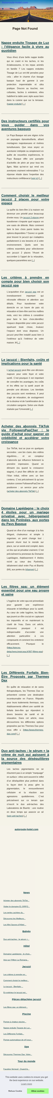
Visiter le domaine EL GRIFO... (16, 906)
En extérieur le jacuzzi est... (15, 992)
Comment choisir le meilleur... (16, 980)
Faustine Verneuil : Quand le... (16, 1069)
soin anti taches (15, 816)
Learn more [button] (26, 1084)
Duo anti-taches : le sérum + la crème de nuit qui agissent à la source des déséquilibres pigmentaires (25, 756)
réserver (30, 569)
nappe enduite (14, 104)
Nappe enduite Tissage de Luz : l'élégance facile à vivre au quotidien (25, 46)
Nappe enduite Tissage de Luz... (17, 1028)
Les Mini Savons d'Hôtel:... (14, 925)
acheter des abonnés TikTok (21, 491)
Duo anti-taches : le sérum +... (16, 939)
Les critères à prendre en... (15, 974)
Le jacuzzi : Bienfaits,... (13, 986)
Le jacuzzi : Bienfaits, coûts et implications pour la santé (25, 361)
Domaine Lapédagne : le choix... (17, 954)
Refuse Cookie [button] (15, 1091)
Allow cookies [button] (37, 1091)
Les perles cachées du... (13, 912)
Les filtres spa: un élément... (15, 1007)
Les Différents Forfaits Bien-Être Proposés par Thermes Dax (25, 676)
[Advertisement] (26, 861)
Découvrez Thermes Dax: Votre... (17, 1054)
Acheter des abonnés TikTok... (16, 900)
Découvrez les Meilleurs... (14, 918)
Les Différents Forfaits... (13, 1034)
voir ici (35, 178)
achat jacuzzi (14, 370)
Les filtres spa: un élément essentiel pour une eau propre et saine (25, 590)
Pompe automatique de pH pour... (17, 1040)
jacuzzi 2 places (31, 217)
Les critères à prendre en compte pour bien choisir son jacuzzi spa (25, 281)
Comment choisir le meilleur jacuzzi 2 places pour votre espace (25, 199)
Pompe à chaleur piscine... (14, 1022)
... (24, 104)
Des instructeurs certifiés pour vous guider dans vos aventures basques (25, 125)
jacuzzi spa (30, 292)
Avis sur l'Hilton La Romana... (16, 960)
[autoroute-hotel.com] (26, 11)
